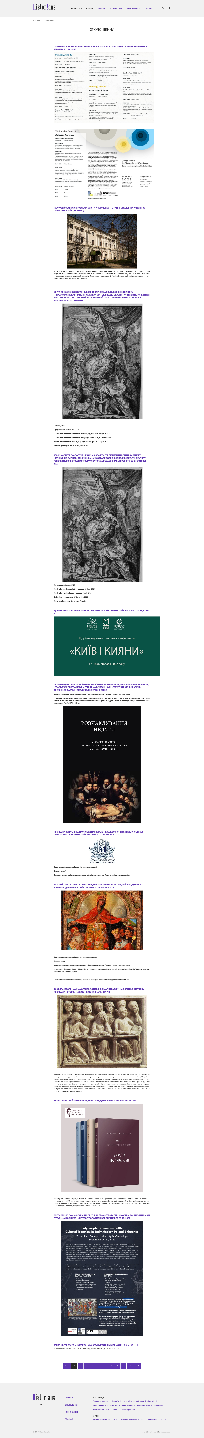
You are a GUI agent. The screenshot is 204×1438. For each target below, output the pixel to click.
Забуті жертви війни (101, 1409)
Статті (163, 1419)
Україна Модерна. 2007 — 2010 (105, 1419)
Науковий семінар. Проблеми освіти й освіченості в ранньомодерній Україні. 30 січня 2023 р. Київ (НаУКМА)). (99, 209)
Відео (115, 1409)
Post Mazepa (158, 1405)
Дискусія (151, 1401)
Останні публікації (128, 1409)
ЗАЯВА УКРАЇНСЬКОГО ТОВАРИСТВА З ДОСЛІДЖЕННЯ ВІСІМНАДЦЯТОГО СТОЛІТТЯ (96, 1345)
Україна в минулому (129, 1419)
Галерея (101, 8)
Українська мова (143, 1405)
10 (130, 1366)
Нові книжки (133, 8)
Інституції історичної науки (133, 1401)
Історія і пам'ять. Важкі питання (120, 1405)
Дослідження (98, 1405)
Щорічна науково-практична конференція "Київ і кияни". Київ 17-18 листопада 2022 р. (101, 612)
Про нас (149, 8)
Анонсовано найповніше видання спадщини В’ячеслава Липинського (95, 1100)
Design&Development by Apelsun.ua (155, 1432)
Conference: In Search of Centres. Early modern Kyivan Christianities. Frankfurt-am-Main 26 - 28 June (100, 48)
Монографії (152, 1419)
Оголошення (116, 8)
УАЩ (142, 1419)
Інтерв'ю (115, 1401)
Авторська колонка (100, 1401)
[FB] (169, 8)
